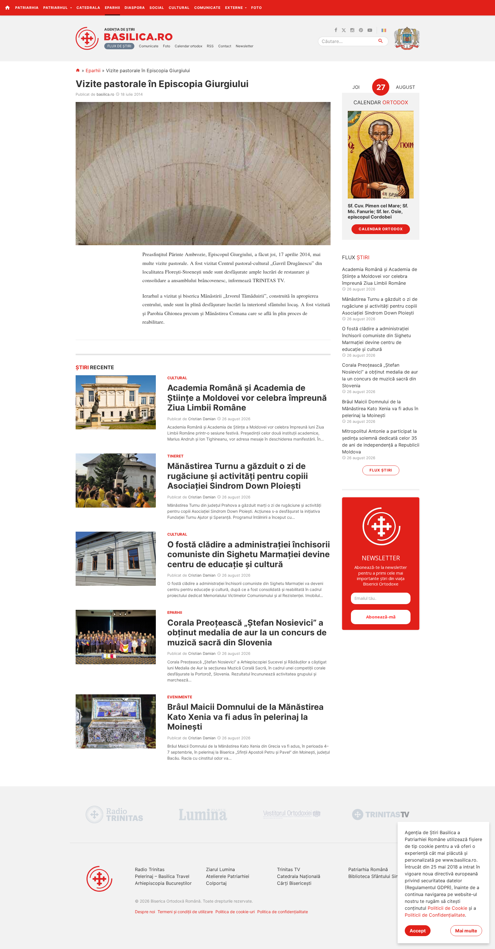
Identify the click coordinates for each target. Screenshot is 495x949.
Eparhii (112, 7)
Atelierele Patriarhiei (227, 876)
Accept (418, 931)
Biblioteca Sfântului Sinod (376, 876)
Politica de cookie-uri (235, 911)
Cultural (179, 7)
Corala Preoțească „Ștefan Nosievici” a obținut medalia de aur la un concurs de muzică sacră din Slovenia (247, 632)
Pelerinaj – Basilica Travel (162, 876)
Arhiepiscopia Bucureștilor (163, 883)
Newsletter (244, 46)
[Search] (380, 41)
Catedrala (88, 7)
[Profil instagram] (352, 30)
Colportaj (216, 883)
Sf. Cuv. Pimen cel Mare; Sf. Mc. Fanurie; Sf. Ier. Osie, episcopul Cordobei (378, 211)
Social (157, 7)
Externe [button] (234, 7)
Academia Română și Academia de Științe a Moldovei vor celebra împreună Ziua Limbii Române (247, 397)
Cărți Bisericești (294, 883)
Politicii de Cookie (447, 908)
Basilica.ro (138, 37)
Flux (356, 257)
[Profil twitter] (343, 30)
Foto (256, 7)
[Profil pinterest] (361, 30)
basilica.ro (105, 94)
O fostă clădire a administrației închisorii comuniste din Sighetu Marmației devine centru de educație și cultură (248, 554)
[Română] (385, 30)
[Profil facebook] (336, 30)
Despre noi (145, 911)
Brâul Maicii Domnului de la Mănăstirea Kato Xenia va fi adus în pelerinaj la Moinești (245, 717)
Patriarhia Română (368, 869)
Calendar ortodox (188, 46)
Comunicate (207, 7)
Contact (224, 46)
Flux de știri (119, 46)
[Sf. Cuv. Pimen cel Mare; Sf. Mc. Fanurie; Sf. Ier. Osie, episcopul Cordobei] (381, 155)
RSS (210, 46)
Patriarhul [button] (56, 7)
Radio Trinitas (149, 869)
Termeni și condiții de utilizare (185, 911)
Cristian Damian (202, 418)
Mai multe (466, 931)
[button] (487, 7)
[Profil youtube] (370, 30)
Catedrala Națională (298, 876)
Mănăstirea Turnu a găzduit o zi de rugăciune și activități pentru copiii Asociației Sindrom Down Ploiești (237, 476)
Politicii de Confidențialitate (435, 915)
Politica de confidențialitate (282, 911)
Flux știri (381, 470)
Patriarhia (27, 7)
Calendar (380, 102)
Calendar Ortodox (381, 229)
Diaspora (135, 7)
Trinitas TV (288, 869)
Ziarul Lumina (220, 869)
